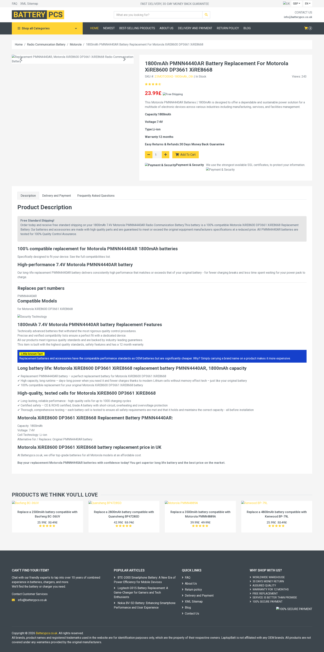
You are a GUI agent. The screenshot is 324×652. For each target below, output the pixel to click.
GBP (295, 3)
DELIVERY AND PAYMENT (195, 28)
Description (28, 195)
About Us (191, 583)
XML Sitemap (29, 3)
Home (19, 44)
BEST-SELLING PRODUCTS (137, 28)
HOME (94, 28)
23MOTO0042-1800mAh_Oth (174, 76)
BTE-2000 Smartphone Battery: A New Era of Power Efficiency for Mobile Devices (145, 580)
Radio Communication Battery (46, 44)
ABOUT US (166, 28)
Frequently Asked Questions (96, 195)
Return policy (193, 589)
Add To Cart (188, 154)
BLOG (247, 28)
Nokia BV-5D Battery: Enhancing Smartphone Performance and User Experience (145, 605)
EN (306, 3)
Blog (188, 607)
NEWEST (109, 28)
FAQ (14, 3)
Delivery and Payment (56, 195)
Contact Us (192, 613)
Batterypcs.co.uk (46, 633)
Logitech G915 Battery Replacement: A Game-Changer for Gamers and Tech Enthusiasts (141, 592)
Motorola (76, 44)
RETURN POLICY (228, 28)
